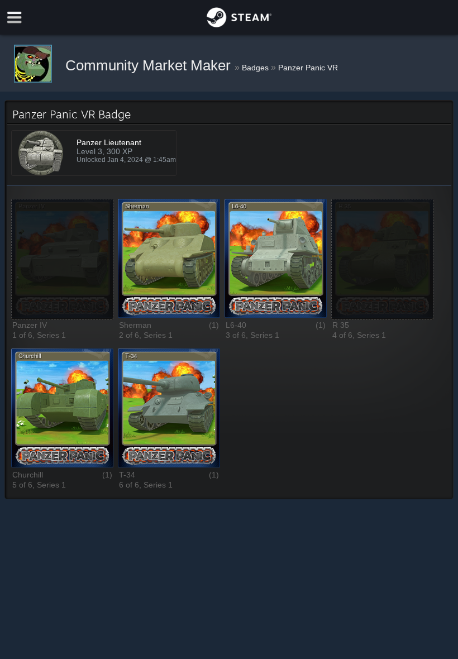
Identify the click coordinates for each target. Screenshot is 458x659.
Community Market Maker (150, 65)
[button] (62, 259)
